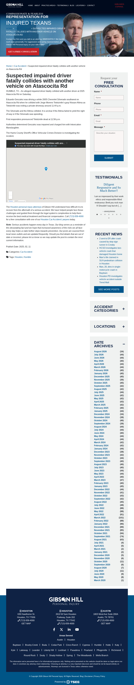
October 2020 (100, 561)
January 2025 (100, 411)
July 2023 (99, 467)
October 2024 (100, 420)
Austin (60, 640)
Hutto (108, 645)
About (37, 5)
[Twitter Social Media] (61, 629)
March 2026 (99, 367)
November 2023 (102, 455)
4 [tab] (109, 214)
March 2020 (99, 580)
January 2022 (100, 524)
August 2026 (100, 351)
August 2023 (100, 464)
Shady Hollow (55, 655)
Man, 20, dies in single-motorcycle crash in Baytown (110, 270)
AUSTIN (107, 611)
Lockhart (62, 650)
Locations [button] (80, 5)
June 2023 (99, 471)
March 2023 (99, 480)
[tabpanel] (109, 196)
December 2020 (102, 555)
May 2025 (98, 398)
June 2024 (99, 433)
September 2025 (102, 386)
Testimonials (63, 5)
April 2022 (99, 514)
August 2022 (100, 502)
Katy (117, 645)
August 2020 (100, 568)
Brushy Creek (31, 645)
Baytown (17, 645)
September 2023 (102, 461)
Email (97, 115)
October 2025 (100, 383)
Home (30, 5)
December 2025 (102, 376)
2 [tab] (101, 214)
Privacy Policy (99, 676)
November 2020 (102, 558)
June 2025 (99, 395)
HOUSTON (67, 611)
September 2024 (102, 423)
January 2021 (100, 552)
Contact (91, 5)
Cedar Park (56, 645)
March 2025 (99, 405)
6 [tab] (116, 214)
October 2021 (100, 533)
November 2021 (102, 530)
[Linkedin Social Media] (69, 629)
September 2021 (102, 536)
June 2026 (99, 358)
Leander (36, 650)
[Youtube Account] (77, 629)
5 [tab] (112, 214)
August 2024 (100, 427)
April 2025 (99, 402)
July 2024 (99, 430)
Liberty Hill (49, 650)
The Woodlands (84, 655)
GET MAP (26, 623)
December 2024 (102, 414)
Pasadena (75, 650)
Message (99, 127)
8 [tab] (109, 218)
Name (98, 92)
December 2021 (102, 527)
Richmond (116, 650)
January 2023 (100, 486)
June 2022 (99, 508)
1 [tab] (97, 214)
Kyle (13, 650)
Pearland (88, 650)
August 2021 (100, 539)
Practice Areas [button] (48, 5)
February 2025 (101, 408)
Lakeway (23, 650)
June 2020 (99, 574)
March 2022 (99, 518)
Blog (72, 5)
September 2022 (102, 499)
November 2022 (102, 492)
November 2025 (102, 380)
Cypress (86, 645)
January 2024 (100, 449)
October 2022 (100, 496)
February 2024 (101, 445)
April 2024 (99, 439)
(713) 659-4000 (76, 216)
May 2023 (98, 474)
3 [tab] (105, 214)
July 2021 (99, 543)
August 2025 (100, 389)
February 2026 (101, 370)
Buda (44, 645)
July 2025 (99, 392)
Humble (27, 257)
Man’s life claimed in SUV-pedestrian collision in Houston (110, 260)
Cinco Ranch (72, 645)
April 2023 (99, 477)
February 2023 (101, 483)
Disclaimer (89, 676)
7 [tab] (120, 214)
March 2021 (99, 549)
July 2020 (99, 571)
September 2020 (102, 565)
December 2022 (102, 489)
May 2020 (98, 577)
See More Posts (108, 289)
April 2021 (99, 546)
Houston (19, 257)
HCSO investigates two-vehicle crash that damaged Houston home (111, 251)
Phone (97, 103)
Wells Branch (102, 655)
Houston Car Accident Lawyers (55, 219)
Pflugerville (102, 650)
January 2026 (100, 373)
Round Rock (29, 655)
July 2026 (99, 355)
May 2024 (98, 436)
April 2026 (99, 364)
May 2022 (98, 511)
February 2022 (101, 521)
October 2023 (100, 458)
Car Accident (26, 252)
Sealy (42, 655)
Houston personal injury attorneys (25, 207)
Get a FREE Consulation (22, 52)
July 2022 (99, 505)
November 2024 (102, 417)
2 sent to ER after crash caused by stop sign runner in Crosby (110, 241)
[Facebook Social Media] (54, 629)
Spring (69, 655)
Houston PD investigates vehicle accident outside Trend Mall (110, 279)
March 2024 (99, 442)
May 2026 (98, 361)
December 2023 (102, 452)
